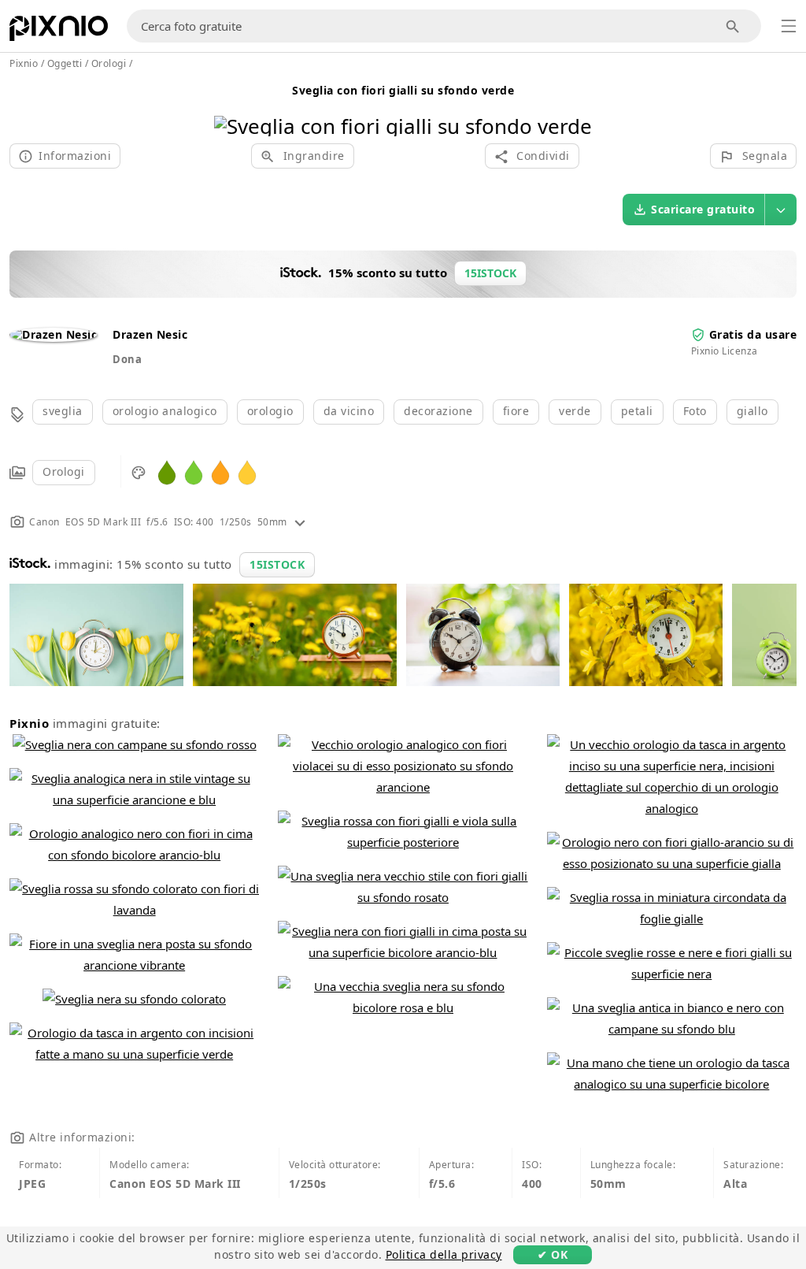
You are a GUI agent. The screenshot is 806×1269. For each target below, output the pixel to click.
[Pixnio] (58, 31)
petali (637, 410)
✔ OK (553, 1254)
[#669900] (167, 471)
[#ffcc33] (247, 471)
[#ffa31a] (220, 471)
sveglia (63, 410)
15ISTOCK (277, 564)
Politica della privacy (444, 1254)
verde (575, 410)
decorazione (438, 410)
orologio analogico (165, 410)
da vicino (349, 410)
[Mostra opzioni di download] (781, 209)
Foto (695, 410)
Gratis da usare (753, 334)
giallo (752, 410)
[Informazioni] (300, 522)
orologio (270, 410)
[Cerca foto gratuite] (733, 26)
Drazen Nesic (150, 334)
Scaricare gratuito (703, 209)
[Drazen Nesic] (53, 334)
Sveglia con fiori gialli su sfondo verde (403, 90)
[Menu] (788, 26)
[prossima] (574, 106)
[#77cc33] (193, 471)
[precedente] (232, 106)
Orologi (64, 471)
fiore (516, 410)
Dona (127, 359)
